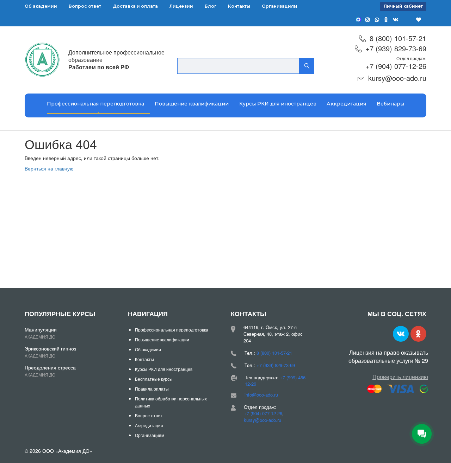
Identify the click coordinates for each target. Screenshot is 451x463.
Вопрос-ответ (148, 415)
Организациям (279, 6)
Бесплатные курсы (154, 379)
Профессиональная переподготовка (95, 104)
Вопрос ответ (85, 6)
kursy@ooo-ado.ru (397, 78)
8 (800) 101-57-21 (398, 38)
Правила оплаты (152, 389)
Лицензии (181, 6)
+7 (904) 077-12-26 (395, 66)
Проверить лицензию (400, 377)
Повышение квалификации (192, 104)
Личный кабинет (403, 6)
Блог (210, 6)
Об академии (41, 6)
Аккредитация (346, 104)
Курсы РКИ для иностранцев (277, 104)
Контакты (239, 6)
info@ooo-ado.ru (261, 394)
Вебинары (390, 104)
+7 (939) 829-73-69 (395, 48)
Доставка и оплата (135, 6)
